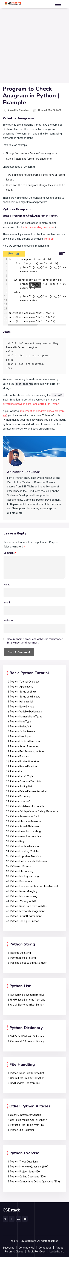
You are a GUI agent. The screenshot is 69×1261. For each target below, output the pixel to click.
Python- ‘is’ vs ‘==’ (20, 801)
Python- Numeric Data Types (26, 716)
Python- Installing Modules (24, 851)
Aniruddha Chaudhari (18, 110)
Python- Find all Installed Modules (28, 861)
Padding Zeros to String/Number (28, 962)
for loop (49, 238)
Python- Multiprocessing (23, 896)
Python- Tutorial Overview (24, 681)
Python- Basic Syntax (22, 706)
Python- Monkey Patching (24, 876)
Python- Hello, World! (21, 701)
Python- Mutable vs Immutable (27, 806)
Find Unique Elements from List (27, 999)
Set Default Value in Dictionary (27, 1036)
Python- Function (19, 756)
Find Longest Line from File (25, 1083)
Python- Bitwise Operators (24, 761)
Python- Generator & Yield (24, 816)
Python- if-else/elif (20, 726)
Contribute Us (26, 1247)
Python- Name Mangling (23, 891)
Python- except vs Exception (26, 836)
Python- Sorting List (21, 786)
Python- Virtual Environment (26, 916)
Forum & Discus (14, 1251)
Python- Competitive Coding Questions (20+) (35, 1181)
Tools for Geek (36, 1251)
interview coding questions (38, 227)
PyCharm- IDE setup (21, 866)
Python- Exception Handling (25, 831)
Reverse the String (20, 952)
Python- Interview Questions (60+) (29, 1166)
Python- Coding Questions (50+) (28, 1176)
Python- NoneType (20, 721)
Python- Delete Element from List (28, 791)
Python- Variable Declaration (26, 711)
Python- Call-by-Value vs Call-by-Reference (34, 811)
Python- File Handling (21, 871)
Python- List (16, 771)
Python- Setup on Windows (25, 696)
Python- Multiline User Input (25, 741)
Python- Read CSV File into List (27, 1073)
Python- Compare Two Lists (25, 781)
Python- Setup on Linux (23, 691)
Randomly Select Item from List (27, 994)
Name (7, 584)
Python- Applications (21, 686)
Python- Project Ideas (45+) (25, 1171)
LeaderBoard (57, 1251)
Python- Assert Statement (25, 826)
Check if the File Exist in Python (27, 1078)
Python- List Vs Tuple (21, 776)
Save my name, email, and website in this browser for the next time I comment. (35, 641)
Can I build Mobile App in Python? (28, 1119)
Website (8, 620)
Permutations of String (23, 957)
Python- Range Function (23, 766)
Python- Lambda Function (24, 846)
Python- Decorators (21, 881)
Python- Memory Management (27, 911)
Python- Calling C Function (24, 921)
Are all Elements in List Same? (27, 1004)
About (59, 1247)
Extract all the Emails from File (27, 1124)
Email (7, 602)
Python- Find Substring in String (27, 751)
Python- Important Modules (25, 856)
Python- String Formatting (24, 746)
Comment (10, 553)
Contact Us (45, 1247)
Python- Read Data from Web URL (29, 906)
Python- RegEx (18, 841)
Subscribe (8, 1247)
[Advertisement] (34, 46)
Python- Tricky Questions (24, 1161)
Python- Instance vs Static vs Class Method (34, 886)
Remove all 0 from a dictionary (27, 1041)
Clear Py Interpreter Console (25, 1114)
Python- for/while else (22, 731)
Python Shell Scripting (22, 1129)
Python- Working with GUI (24, 901)
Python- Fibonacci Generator (26, 821)
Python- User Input (20, 736)
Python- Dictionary (20, 796)
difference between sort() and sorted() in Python (31, 403)
